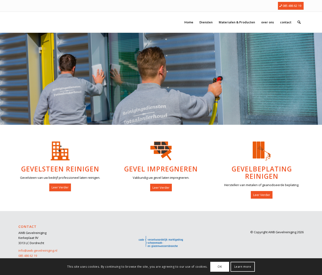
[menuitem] (299, 22)
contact (285, 22)
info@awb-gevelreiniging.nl (37, 250)
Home (188, 22)
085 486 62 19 (27, 256)
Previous (4, 79)
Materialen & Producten (237, 22)
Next (318, 79)
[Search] (299, 22)
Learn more (242, 267)
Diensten (206, 22)
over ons (267, 22)
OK (220, 267)
